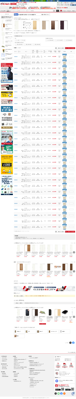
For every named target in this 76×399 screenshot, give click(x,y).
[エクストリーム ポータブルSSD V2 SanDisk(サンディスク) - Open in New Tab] (27, 312)
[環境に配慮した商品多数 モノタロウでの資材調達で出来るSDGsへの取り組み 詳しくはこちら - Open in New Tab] (7, 194)
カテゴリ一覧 (4, 357)
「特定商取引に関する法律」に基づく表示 (36, 380)
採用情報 (14, 371)
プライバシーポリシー (33, 383)
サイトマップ (32, 386)
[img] (5, 4)
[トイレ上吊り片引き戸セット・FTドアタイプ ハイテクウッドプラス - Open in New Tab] (19, 312)
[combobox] (35, 10)
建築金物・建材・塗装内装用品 (33, 283)
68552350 (15, 197)
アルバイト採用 (16, 373)
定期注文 (17, 5)
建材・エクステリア (43, 283)
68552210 (15, 115)
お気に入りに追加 (61, 48)
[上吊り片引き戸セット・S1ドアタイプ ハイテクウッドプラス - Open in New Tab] (27, 267)
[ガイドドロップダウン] (67, 4)
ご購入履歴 (22, 5)
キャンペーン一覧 (5, 365)
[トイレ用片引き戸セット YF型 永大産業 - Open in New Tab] (35, 312)
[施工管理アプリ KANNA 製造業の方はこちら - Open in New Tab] (7, 153)
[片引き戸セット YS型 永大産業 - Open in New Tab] (19, 267)
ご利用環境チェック (33, 385)
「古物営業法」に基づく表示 (34, 382)
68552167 (15, 91)
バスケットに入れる (71, 48)
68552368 (15, 209)
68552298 (15, 168)
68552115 (15, 62)
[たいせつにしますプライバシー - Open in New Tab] (73, 394)
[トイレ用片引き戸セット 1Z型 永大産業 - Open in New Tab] (27, 248)
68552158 (15, 85)
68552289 (15, 162)
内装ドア (48, 283)
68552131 (15, 68)
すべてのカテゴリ (13, 10)
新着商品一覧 (4, 360)
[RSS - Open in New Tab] (64, 394)
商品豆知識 (4, 373)
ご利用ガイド (59, 356)
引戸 (52, 283)
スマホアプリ (4, 374)
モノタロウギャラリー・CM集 (19, 368)
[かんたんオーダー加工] (7, 128)
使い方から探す (4, 368)
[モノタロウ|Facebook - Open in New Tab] (61, 394)
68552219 (15, 121)
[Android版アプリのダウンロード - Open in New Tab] (70, 389)
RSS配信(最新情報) (5, 376)
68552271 (15, 150)
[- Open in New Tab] (58, 365)
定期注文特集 (4, 367)
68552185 (15, 103)
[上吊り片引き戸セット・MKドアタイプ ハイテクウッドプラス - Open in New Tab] (50, 248)
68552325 (15, 185)
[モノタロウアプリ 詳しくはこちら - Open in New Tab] (65, 385)
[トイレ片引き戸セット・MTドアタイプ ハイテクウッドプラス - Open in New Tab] (65, 248)
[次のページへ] (74, 252)
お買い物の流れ (57, 358)
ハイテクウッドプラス (17, 17)
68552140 (15, 74)
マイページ (12, 5)
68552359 (15, 203)
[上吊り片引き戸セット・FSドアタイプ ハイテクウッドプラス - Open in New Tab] (35, 248)
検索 (57, 10)
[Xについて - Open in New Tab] (56, 394)
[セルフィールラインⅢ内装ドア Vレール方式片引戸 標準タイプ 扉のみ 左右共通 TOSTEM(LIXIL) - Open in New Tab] (65, 267)
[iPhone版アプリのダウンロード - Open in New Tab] (60, 389)
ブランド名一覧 (4, 359)
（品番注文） (8, 11)
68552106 (15, 56)
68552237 (15, 132)
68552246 (15, 138)
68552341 (15, 191)
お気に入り (73, 10)
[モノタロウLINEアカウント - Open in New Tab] (58, 394)
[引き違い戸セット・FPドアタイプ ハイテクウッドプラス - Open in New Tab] (42, 248)
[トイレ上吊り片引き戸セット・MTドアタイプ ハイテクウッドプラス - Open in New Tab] (19, 248)
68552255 (15, 144)
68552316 (15, 179)
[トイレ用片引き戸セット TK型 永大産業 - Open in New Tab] (57, 312)
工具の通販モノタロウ (23, 283)
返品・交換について (68, 360)
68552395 (15, 226)
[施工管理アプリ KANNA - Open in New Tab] (7, 144)
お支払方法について (68, 358)
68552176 (15, 97)
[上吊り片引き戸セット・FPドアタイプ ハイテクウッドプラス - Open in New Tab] (35, 267)
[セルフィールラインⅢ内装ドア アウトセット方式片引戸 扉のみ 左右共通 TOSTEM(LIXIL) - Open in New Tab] (50, 267)
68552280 (15, 156)
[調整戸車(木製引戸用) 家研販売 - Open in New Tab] (42, 312)
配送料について (57, 360)
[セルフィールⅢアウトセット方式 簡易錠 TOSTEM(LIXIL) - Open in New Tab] (57, 267)
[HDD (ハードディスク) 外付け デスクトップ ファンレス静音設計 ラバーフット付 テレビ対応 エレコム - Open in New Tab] (65, 312)
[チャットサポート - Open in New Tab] (62, 4)
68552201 (15, 109)
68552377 (15, 215)
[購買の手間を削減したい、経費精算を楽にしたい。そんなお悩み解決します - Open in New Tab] (44, 288)
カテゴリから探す (3, 10)
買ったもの (69, 10)
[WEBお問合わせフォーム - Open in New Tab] (58, 4)
